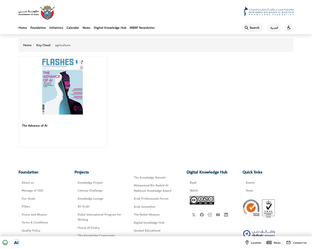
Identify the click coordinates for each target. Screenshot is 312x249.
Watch (194, 190)
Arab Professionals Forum (151, 198)
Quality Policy (31, 230)
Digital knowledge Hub (149, 222)
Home (22, 27)
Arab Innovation (144, 206)
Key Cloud (43, 45)
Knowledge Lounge (90, 198)
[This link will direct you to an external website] (36, 12)
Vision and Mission (34, 214)
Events (250, 182)
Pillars (26, 206)
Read (193, 182)
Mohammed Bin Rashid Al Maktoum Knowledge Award (152, 188)
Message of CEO (32, 190)
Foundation (38, 27)
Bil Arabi (84, 206)
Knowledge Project (90, 182)
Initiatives (56, 27)
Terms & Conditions (35, 222)
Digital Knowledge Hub (110, 27)
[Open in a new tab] (16, 242)
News (86, 27)
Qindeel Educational (147, 230)
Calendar (73, 27)
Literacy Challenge (90, 190)
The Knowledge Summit (150, 177)
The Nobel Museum (147, 214)
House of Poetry (89, 227)
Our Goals (28, 198)
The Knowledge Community (96, 235)
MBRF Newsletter (142, 27)
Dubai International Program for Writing (99, 217)
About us (28, 182)
